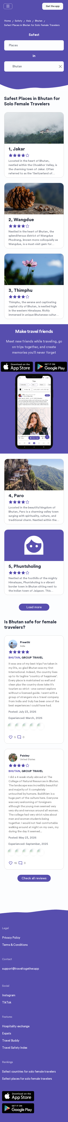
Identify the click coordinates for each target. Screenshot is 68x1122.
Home (7, 21)
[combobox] (34, 66)
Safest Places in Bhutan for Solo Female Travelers (32, 25)
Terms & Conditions (15, 944)
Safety (18, 21)
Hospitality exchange (15, 1026)
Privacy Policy (11, 937)
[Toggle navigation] (7, 6)
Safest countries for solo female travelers (29, 1071)
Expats (6, 1033)
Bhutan (38, 21)
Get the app (53, 6)
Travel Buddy (10, 1040)
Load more (34, 607)
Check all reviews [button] (34, 878)
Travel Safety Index (14, 1047)
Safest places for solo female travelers (27, 1078)
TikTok (6, 1002)
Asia (28, 21)
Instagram (8, 995)
